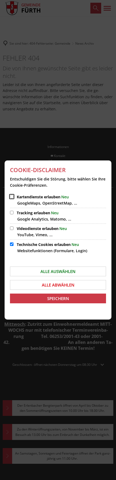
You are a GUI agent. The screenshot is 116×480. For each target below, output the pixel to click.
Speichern (58, 298)
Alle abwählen (58, 285)
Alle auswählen (58, 271)
